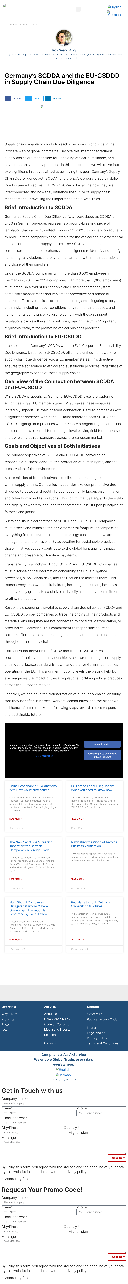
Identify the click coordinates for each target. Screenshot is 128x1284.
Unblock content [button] (102, 744)
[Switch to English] (114, 7)
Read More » (15, 819)
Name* (7, 1108)
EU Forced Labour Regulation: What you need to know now (92, 788)
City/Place (10, 1127)
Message (9, 1137)
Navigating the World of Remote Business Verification (94, 844)
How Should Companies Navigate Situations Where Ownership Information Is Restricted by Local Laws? (28, 908)
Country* (71, 1127)
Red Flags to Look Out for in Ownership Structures (91, 904)
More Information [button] (44, 755)
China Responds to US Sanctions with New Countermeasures (33, 788)
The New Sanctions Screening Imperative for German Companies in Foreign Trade (30, 846)
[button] (78, 9)
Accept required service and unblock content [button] (102, 755)
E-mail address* (14, 1118)
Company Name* (15, 1098)
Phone (81, 1108)
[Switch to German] (114, 13)
